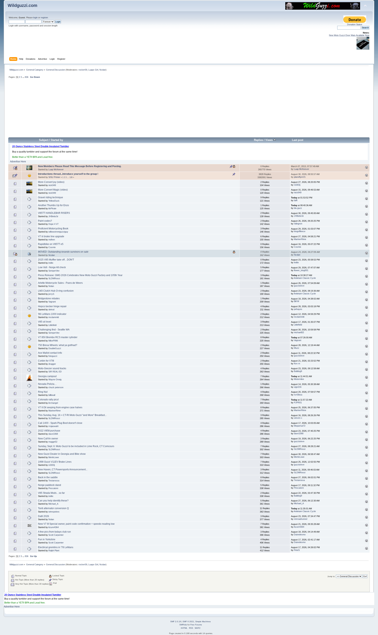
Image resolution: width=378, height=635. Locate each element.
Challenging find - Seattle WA (53, 329)
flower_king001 (301, 270)
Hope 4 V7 (53, 224)
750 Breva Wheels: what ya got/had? (57, 345)
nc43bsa (298, 394)
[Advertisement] (189, 109)
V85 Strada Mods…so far (51, 493)
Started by (57, 140)
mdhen (51, 239)
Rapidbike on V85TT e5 (50, 244)
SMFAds (183, 625)
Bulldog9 (298, 371)
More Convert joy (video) (51, 182)
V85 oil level (44, 321)
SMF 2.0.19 (175, 621)
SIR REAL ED (55, 371)
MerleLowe (53, 457)
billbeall (51, 395)
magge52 (52, 442)
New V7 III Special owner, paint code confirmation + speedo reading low (76, 524)
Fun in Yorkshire (46, 539)
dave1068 (53, 434)
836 (26, 77)
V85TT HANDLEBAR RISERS (54, 213)
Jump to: (331, 576)
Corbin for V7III (46, 360)
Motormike (299, 379)
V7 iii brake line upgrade (51, 236)
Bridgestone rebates (49, 298)
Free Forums (196, 625)
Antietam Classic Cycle (305, 278)
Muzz (296, 348)
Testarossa (53, 480)
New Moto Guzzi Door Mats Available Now (349, 35)
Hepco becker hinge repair (52, 306)
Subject (43, 140)
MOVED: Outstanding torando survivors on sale (63, 251)
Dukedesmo (300, 534)
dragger (52, 364)
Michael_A (53, 504)
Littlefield (52, 325)
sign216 (297, 387)
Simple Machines (203, 621)
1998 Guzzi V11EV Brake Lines (54, 461)
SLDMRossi (54, 278)
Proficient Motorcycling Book (53, 228)
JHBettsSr (53, 216)
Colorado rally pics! (48, 399)
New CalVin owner (48, 438)
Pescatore (53, 488)
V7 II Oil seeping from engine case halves (60, 407)
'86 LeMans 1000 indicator (52, 314)
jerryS (51, 294)
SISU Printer (54, 177)
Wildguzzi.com (22, 5)
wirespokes (53, 511)
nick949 (52, 185)
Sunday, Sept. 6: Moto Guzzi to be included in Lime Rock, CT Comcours (76, 446)
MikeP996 (53, 340)
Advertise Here (18, 161)
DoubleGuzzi (54, 348)
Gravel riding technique (50, 197)
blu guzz (298, 208)
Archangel (53, 403)
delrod (51, 309)
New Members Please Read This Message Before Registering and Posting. (79, 166)
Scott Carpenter (56, 535)
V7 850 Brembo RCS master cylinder (57, 337)
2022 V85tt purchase (49, 430)
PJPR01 (298, 402)
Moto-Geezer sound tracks (52, 368)
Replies (258, 140)
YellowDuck (53, 201)
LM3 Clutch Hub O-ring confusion (56, 290)
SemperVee (53, 271)
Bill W (296, 301)
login (35, 17)
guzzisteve (299, 285)
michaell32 (299, 332)
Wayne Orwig (54, 379)
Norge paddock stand (49, 485)
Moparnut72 (299, 426)
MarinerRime (300, 239)
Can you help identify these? (53, 500)
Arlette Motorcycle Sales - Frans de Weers (60, 283)
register (44, 17)
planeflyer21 (300, 177)
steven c (298, 418)
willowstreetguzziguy (58, 232)
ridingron (298, 223)
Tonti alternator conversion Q (53, 508)
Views (269, 140)
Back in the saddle (48, 477)
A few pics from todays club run (54, 531)
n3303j (297, 185)
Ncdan (102, 70)
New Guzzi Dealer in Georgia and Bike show (62, 454)
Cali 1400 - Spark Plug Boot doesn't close (60, 423)
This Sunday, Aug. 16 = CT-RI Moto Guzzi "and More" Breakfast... (72, 415)
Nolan (51, 286)
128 (70, 177)
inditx (50, 263)
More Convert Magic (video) (53, 189)
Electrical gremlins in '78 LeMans (55, 547)
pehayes (298, 309)
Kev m (297, 363)
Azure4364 (53, 527)
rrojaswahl (53, 426)
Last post (297, 140)
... (23, 77)
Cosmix (52, 247)
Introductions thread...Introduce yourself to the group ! (68, 174)
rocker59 (83, 70)
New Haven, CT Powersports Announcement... (62, 469)
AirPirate (52, 208)
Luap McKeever (56, 169)
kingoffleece (299, 231)
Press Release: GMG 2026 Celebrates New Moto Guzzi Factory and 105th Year (80, 275)
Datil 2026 (43, 516)
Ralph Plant (53, 550)
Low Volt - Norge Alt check (52, 267)
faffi (295, 200)
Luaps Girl (93, 70)
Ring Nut (42, 391)
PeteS (297, 550)
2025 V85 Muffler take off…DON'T (56, 259)
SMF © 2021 (188, 621)
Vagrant (52, 301)
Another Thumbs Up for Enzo (53, 205)
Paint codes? (45, 220)
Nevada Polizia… (47, 384)
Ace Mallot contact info (50, 352)
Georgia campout (47, 376)
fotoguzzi (52, 356)
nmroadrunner (301, 519)
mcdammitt (53, 317)
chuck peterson (55, 387)
